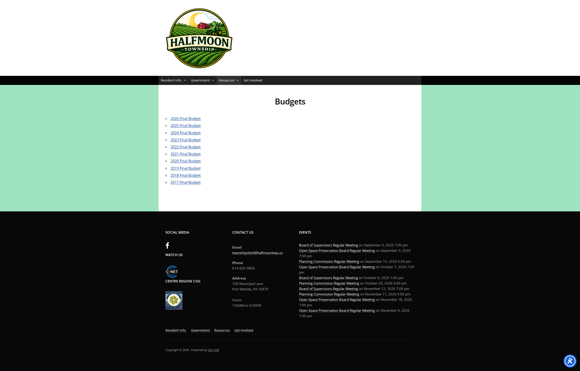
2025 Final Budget (186, 125)
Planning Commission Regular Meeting (329, 261)
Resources (226, 80)
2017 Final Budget (186, 182)
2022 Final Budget (186, 146)
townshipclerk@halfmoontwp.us (257, 252)
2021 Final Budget (186, 153)
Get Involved (253, 80)
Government (200, 80)
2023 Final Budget (186, 139)
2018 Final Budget (186, 175)
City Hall (213, 350)
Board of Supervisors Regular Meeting (328, 245)
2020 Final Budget (186, 160)
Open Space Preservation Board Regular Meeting (337, 250)
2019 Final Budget (186, 168)
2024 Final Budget (186, 132)
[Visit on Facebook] (167, 247)
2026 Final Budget (186, 118)
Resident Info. (171, 80)
